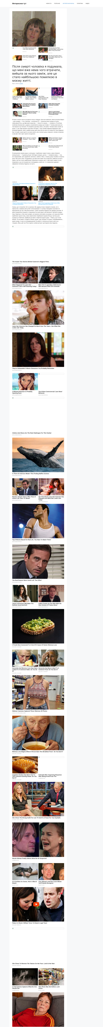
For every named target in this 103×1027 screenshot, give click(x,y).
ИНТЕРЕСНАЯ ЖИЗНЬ (68, 3)
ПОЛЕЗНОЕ (57, 3)
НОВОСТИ (48, 3)
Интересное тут (19, 3)
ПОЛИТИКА (80, 3)
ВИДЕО (87, 3)
